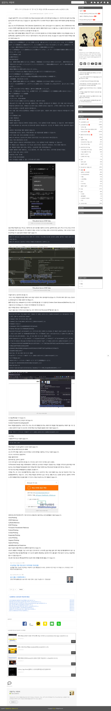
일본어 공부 (91, 164)
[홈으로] (91, 2)
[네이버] (52, 624)
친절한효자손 (8, 708)
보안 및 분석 (18, 597)
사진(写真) (91, 179)
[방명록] (98, 2)
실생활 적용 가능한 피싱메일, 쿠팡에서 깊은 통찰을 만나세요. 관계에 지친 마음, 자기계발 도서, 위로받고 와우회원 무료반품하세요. (41, 568)
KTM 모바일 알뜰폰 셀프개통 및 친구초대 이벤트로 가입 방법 (90, 73)
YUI (91, 200)
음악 (91, 191)
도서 (91, 181)
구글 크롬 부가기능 (91, 152)
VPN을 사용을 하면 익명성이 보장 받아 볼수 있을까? (90, 92)
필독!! (82, 11)
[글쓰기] (101, 2)
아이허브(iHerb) (91, 174)
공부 (91, 159)
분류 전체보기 (90, 119)
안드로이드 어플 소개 (91, 167)
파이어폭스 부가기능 (91, 149)
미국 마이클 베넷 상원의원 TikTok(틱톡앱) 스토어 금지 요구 (21, 600)
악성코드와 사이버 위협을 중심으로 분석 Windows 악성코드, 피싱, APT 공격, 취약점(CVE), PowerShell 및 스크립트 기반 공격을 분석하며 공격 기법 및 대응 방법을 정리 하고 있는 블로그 (39, 698)
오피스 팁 (91, 127)
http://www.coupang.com (16, 563)
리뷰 (91, 189)
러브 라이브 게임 (91, 144)
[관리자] (104, 2)
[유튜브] (92, 64)
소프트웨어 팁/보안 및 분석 (37, 13)
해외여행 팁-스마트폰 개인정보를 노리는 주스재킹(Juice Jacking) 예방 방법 (90, 84)
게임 (91, 137)
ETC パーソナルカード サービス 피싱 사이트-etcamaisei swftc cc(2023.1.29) (41, 9)
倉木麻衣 (91, 196)
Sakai (54, 708)
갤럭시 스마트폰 (91, 172)
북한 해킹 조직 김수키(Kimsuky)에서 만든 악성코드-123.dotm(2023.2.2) (24, 602)
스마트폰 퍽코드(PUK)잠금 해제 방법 (89, 81)
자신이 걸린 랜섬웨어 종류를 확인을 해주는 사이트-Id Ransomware (90, 101)
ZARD (91, 194)
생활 (91, 170)
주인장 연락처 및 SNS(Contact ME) (90, 13)
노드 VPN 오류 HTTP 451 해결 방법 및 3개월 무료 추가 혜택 (90, 77)
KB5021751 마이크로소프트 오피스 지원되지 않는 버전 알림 (21, 609)
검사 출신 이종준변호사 (18, 577)
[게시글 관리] (15, 589)
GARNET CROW (91, 198)
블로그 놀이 (91, 186)
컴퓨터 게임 (91, 139)
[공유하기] (13, 589)
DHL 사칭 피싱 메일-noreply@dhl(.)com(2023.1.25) (20, 604)
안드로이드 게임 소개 (91, 142)
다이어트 (91, 183)
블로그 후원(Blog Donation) (88, 16)
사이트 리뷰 (91, 203)
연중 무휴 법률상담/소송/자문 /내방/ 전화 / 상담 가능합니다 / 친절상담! (30, 579)
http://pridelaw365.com (15, 574)
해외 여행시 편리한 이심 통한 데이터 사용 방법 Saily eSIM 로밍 (90, 97)
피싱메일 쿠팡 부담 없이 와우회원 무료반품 (24, 565)
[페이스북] (25, 624)
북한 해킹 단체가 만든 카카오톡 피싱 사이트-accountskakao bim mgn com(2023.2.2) (27, 603)
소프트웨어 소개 (91, 122)
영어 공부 (91, 161)
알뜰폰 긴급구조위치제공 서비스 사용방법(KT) (90, 88)
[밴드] (59, 624)
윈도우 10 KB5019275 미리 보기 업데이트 (18, 610)
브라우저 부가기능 (91, 147)
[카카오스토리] (45, 624)
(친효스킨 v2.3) (15, 708)
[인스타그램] (88, 64)
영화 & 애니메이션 (91, 134)
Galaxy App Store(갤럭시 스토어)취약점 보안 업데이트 (20, 607)
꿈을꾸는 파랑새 (8, 2)
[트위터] (31, 624)
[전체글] (94, 2)
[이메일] (100, 64)
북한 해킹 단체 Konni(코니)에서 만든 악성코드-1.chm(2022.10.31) (23, 606)
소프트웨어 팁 (12, 597)
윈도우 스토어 (91, 154)
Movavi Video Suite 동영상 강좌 (91, 129)
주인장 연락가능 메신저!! (87, 19)
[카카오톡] (38, 624)
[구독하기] (108, 355)
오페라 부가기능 (91, 156)
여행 (91, 176)
